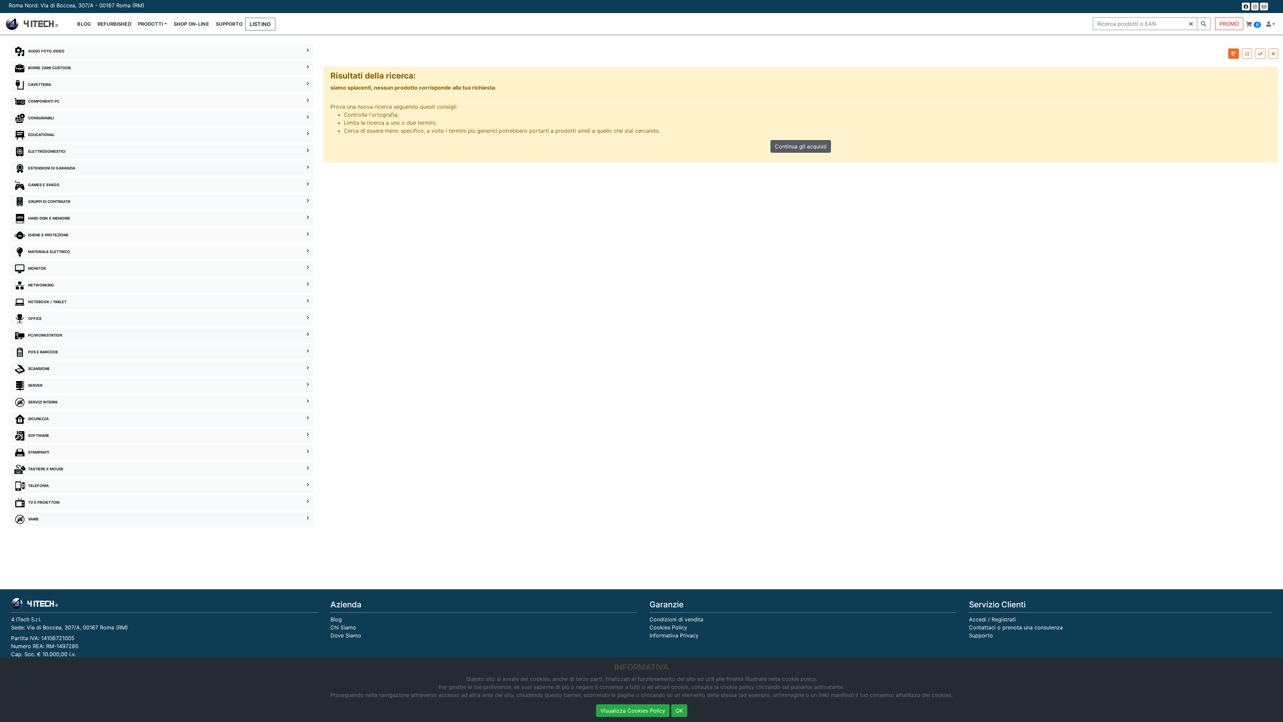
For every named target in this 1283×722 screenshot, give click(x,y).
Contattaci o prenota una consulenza (1016, 627)
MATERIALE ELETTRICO (49, 251)
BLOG (84, 24)
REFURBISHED (114, 24)
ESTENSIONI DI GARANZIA (51, 168)
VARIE (33, 519)
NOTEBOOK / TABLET (47, 301)
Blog (336, 619)
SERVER (35, 385)
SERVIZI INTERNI (42, 402)
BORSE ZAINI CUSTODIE (49, 68)
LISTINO (260, 24)
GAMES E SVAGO (43, 185)
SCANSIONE (39, 368)
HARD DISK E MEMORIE (49, 218)
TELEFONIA (38, 485)
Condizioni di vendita (676, 619)
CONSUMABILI (41, 118)
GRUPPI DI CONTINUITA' (49, 201)
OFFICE (35, 318)
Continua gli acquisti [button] (801, 146)
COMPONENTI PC (43, 101)
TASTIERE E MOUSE (45, 469)
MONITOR (37, 268)
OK (679, 710)
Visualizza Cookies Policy (632, 710)
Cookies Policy (668, 627)
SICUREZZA (38, 418)
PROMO (1229, 23)
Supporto (981, 635)
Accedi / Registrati (992, 619)
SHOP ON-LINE (191, 24)
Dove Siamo (345, 635)
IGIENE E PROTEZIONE (48, 235)
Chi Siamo (343, 627)
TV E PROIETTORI (43, 502)
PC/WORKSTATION (45, 335)
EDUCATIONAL (41, 134)
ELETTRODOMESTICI (46, 151)
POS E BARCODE (43, 352)
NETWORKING (41, 285)
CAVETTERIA (39, 84)
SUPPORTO (229, 24)
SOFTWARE (38, 435)
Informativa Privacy (674, 635)
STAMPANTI (38, 452)
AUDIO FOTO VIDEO (46, 51)
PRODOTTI (150, 24)
